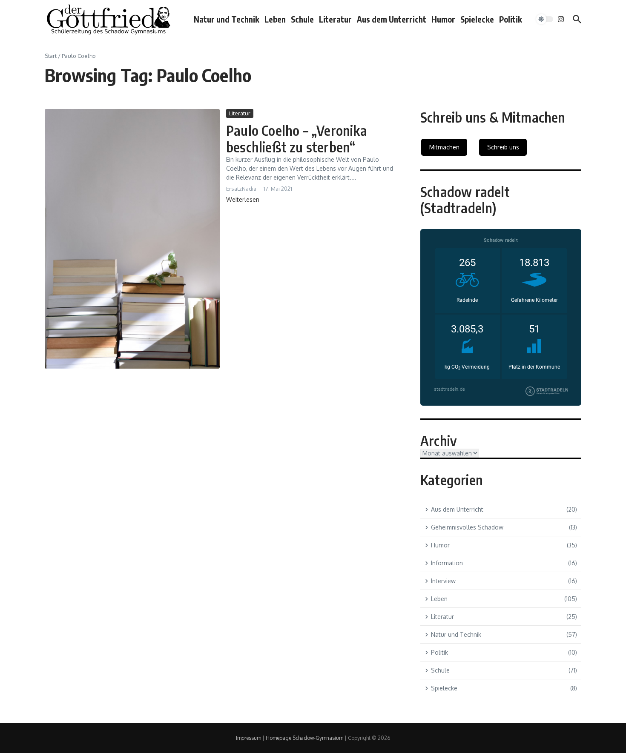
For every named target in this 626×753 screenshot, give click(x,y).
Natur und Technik (226, 19)
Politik (510, 19)
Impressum (248, 738)
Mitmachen (444, 147)
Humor (443, 19)
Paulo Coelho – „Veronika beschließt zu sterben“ (296, 138)
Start (51, 55)
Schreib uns (503, 147)
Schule (302, 19)
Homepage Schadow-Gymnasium (304, 738)
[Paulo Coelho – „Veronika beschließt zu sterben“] (132, 239)
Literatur (335, 19)
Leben (275, 19)
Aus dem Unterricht (391, 19)
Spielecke (477, 19)
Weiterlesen (242, 199)
